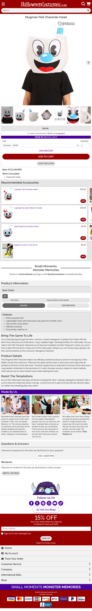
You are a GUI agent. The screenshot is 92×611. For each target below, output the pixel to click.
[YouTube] (54, 503)
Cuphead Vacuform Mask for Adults (28, 208)
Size (4, 141)
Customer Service (11, 564)
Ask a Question (46, 456)
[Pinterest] (43, 503)
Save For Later (46, 163)
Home (8, 548)
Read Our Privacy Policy (46, 543)
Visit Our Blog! (47, 509)
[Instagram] (49, 503)
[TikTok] (60, 503)
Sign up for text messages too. (17, 533)
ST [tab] (5, 296)
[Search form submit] (88, 10)
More (4, 580)
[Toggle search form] (83, 4)
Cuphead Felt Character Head (26, 189)
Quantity (84, 141)
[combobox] (43, 10)
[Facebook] (31, 503)
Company (6, 569)
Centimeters (68, 305)
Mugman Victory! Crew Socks (26, 245)
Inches (23, 305)
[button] (89, 4)
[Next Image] (88, 62)
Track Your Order (14, 558)
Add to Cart (46, 156)
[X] (37, 503)
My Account (11, 553)
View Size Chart (46, 150)
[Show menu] (3, 4)
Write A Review (11, 473)
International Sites (11, 574)
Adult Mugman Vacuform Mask (26, 226)
